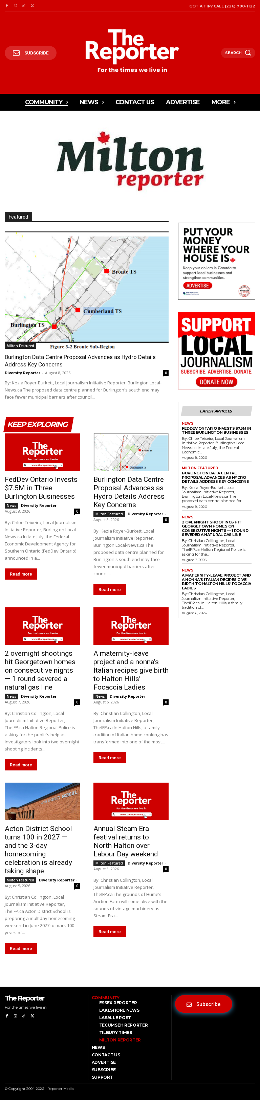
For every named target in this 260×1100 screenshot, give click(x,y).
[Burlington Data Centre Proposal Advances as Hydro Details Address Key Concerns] (87, 290)
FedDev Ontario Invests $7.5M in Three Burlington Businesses (41, 487)
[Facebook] (6, 5)
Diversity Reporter (22, 372)
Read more (21, 574)
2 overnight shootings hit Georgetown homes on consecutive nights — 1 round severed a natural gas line (40, 670)
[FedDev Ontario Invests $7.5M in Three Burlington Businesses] (42, 452)
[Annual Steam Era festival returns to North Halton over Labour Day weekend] (131, 801)
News (11, 505)
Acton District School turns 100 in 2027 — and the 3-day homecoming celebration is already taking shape (38, 850)
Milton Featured (20, 345)
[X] (32, 5)
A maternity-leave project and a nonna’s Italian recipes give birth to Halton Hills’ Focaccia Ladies (131, 670)
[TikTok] (23, 5)
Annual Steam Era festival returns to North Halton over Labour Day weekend (125, 841)
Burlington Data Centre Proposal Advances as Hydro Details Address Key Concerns (129, 492)
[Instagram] (15, 5)
